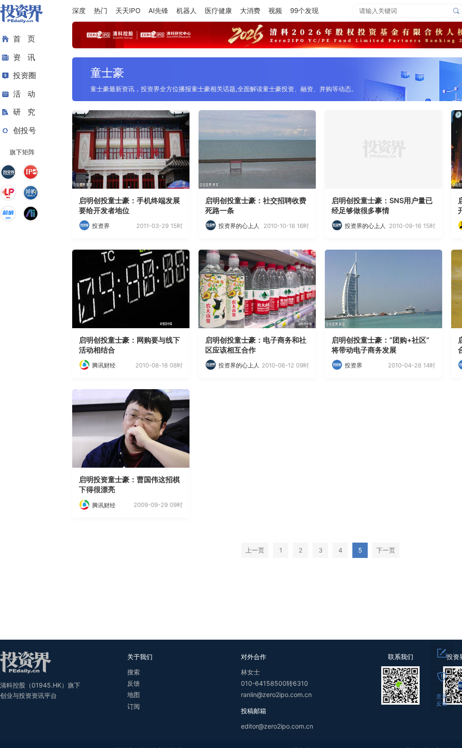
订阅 (133, 706)
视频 (275, 10)
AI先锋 (158, 10)
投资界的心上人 (238, 225)
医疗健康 (218, 10)
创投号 (24, 130)
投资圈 (24, 75)
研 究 (24, 111)
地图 (133, 694)
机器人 (186, 10)
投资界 (101, 225)
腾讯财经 (104, 365)
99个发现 (304, 10)
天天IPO (128, 10)
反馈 (133, 683)
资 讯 (24, 57)
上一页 (254, 550)
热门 (100, 10)
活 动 (24, 93)
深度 (79, 10)
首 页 (24, 38)
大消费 (250, 10)
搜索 (133, 672)
